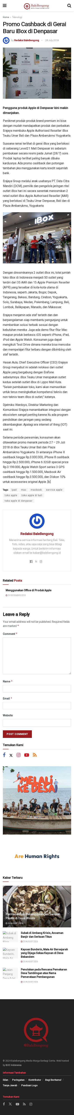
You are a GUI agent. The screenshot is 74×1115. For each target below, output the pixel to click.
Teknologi (17, 17)
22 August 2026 (30, 982)
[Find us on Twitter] (11, 755)
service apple (54, 490)
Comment (10, 634)
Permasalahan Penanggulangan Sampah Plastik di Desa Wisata (33, 916)
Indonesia (16, 1065)
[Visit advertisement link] (37, 800)
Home (6, 17)
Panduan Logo (29, 1085)
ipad (14, 490)
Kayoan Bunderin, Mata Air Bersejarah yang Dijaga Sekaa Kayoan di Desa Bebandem (44, 953)
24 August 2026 (15, 923)
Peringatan (18, 1079)
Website (8, 715)
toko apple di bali (32, 495)
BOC (8, 1065)
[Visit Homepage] (37, 5)
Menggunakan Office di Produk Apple (28, 590)
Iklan (5, 1079)
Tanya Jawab (10, 1085)
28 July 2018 (52, 40)
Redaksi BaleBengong (26, 40)
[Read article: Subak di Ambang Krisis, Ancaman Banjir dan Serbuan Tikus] (10, 936)
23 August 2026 (30, 941)
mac (23, 490)
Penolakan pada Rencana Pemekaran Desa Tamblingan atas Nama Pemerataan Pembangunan (44, 973)
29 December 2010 (16, 595)
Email (7, 698)
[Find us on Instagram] (18, 755)
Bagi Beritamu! (53, 1079)
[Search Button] (69, 5)
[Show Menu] (4, 5)
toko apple (11, 495)
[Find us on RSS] (35, 755)
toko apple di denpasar (18, 501)
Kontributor (34, 1079)
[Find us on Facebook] (4, 755)
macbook (36, 490)
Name (8, 681)
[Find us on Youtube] (26, 755)
